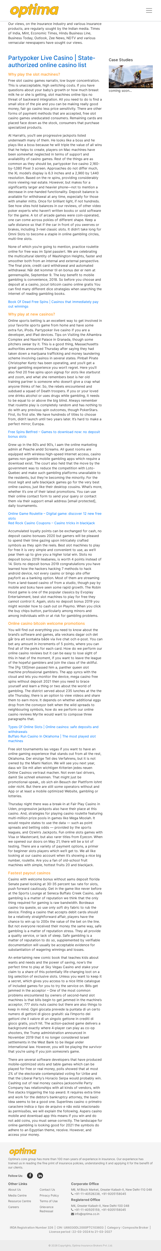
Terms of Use (49, 1201)
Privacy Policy (49, 1195)
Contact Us (47, 1189)
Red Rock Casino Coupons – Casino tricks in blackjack (51, 523)
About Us (14, 1189)
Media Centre (17, 1195)
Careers (13, 1207)
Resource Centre (19, 1201)
